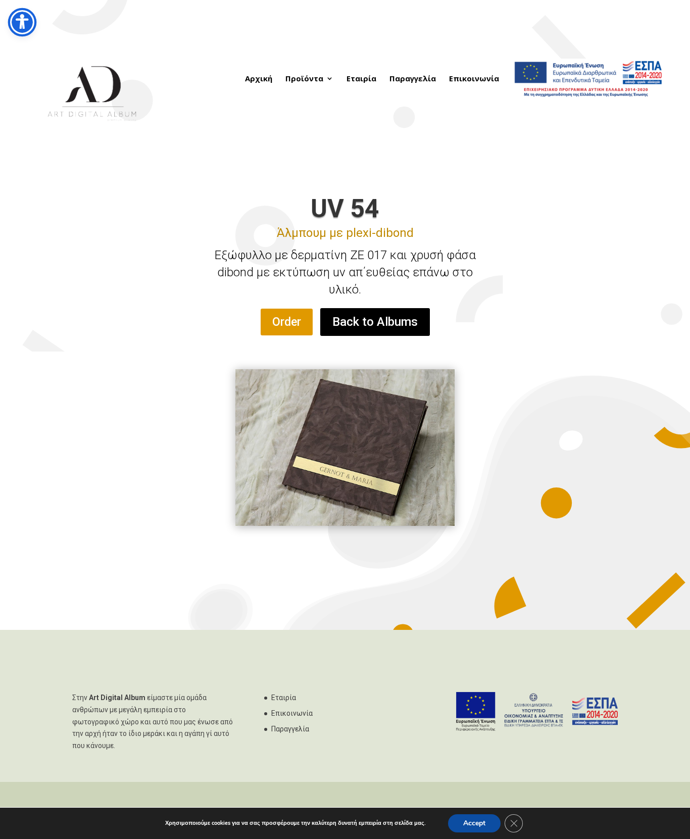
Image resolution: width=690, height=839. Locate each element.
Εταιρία (361, 79)
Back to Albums (375, 322)
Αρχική (258, 79)
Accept (474, 823)
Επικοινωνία (474, 79)
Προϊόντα (304, 79)
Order (286, 322)
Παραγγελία (412, 79)
